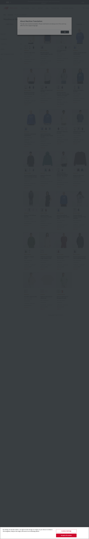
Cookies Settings (66, 531)
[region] (44, 533)
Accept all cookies (66, 535)
